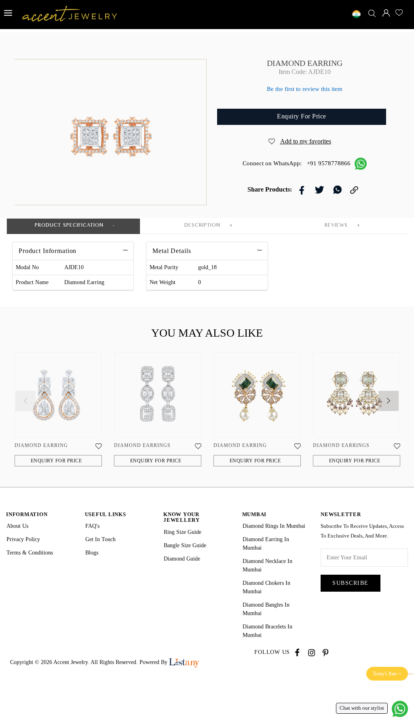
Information (26, 514)
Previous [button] (19, 395)
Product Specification (69, 226)
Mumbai (254, 514)
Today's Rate (385, 673)
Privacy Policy (23, 539)
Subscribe (350, 583)
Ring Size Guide (182, 532)
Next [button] (382, 395)
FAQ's (92, 526)
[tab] (47, 251)
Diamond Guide (182, 559)
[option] (58, 413)
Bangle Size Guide (185, 545)
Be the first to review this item (304, 89)
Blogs (91, 553)
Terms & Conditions (29, 553)
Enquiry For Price (56, 461)
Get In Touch (100, 539)
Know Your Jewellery (181, 517)
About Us (17, 526)
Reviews (336, 226)
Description (202, 226)
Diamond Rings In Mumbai (274, 526)
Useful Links (105, 514)
